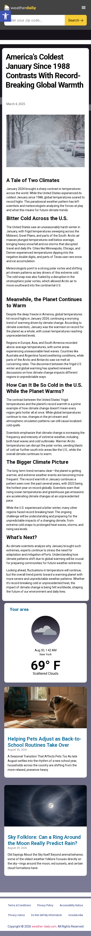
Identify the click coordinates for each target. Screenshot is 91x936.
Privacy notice (16, 915)
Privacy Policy (45, 905)
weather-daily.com (44, 926)
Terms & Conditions (19, 905)
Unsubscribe (75, 915)
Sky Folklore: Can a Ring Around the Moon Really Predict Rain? (44, 840)
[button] (5, 16)
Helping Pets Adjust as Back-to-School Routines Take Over (44, 742)
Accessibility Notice (71, 905)
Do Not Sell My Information (46, 915)
